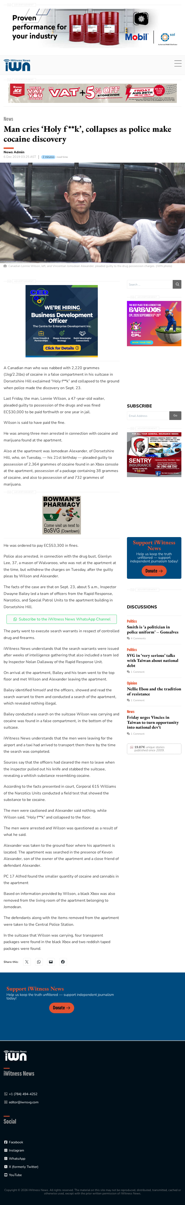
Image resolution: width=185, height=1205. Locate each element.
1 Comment (138, 672)
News (8, 118)
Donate (151, 571)
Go (175, 415)
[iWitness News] (15, 1055)
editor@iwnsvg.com (24, 1102)
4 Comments (138, 638)
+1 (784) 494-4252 (23, 1094)
